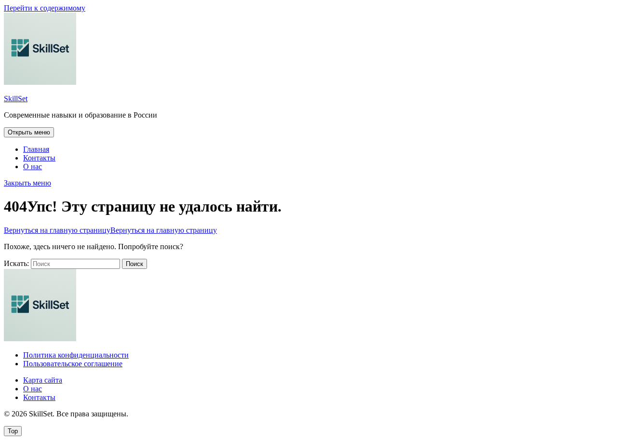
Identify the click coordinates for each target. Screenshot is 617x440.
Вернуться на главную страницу (110, 230)
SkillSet (15, 98)
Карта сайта (42, 380)
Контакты (39, 158)
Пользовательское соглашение (72, 364)
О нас (32, 166)
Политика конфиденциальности (76, 355)
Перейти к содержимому (44, 8)
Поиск (134, 263)
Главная (36, 149)
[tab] (29, 132)
